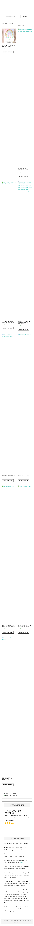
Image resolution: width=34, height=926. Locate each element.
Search (25, 16)
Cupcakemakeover (17, 6)
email (21, 862)
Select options (7, 52)
